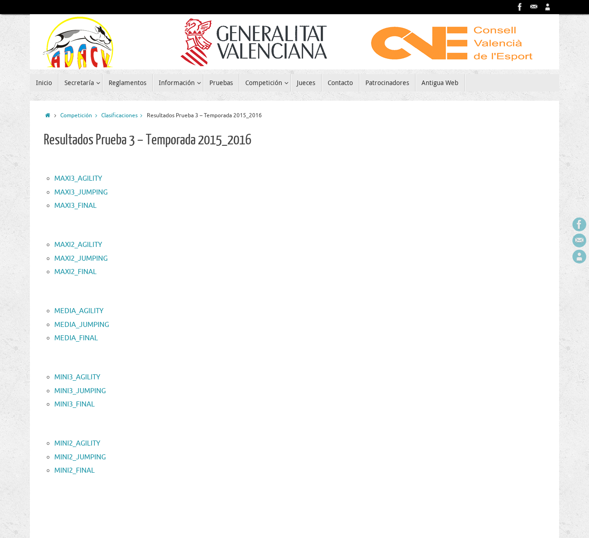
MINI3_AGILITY (77, 377)
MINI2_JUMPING (80, 457)
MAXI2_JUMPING (81, 258)
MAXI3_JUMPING (81, 192)
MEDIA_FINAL (76, 338)
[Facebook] (520, 7)
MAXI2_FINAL (75, 272)
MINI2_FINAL (74, 470)
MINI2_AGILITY (77, 443)
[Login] (547, 7)
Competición (76, 115)
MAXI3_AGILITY (78, 178)
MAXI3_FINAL (75, 205)
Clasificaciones (119, 115)
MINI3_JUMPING (80, 391)
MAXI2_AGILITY (78, 244)
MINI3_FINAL (74, 404)
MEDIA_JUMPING (81, 325)
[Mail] (534, 7)
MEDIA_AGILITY (79, 311)
